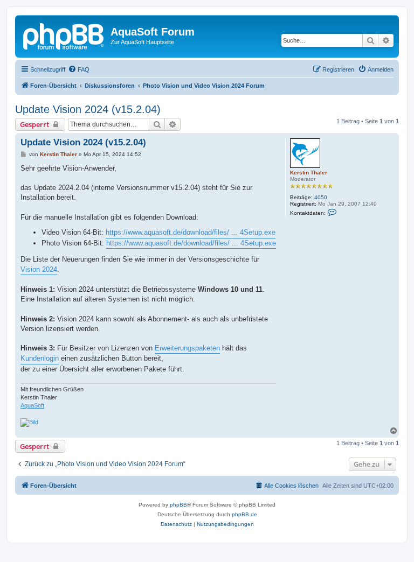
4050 (320, 197)
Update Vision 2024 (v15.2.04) (88, 109)
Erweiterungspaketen (187, 348)
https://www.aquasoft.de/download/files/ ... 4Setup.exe (190, 232)
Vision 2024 (38, 269)
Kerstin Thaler (308, 172)
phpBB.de (244, 514)
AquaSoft (32, 405)
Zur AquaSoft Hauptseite (142, 42)
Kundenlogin (39, 358)
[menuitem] (78, 69)
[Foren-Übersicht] (64, 35)
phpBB (178, 505)
